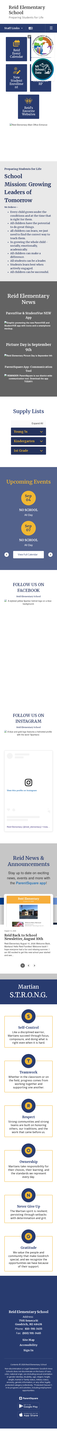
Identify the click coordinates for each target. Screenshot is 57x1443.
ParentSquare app (31, 882)
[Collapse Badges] (29, 36)
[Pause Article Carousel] (22, 965)
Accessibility (28, 1345)
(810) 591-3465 (31, 1333)
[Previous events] (6, 554)
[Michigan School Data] (43, 69)
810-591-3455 (33, 1328)
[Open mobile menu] (51, 28)
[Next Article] (34, 965)
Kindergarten (24, 441)
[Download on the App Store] (28, 1414)
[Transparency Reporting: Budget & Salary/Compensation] (43, 45)
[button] (13, 28)
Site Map (28, 1340)
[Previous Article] (28, 965)
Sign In (28, 1350)
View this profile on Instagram (22, 790)
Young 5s (20, 431)
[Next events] (50, 554)
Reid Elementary (14, 827)
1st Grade (21, 450)
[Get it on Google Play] (28, 1406)
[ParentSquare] (28, 1398)
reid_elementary (33, 827)
